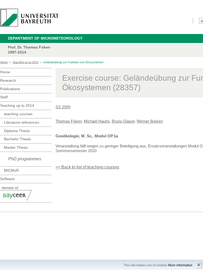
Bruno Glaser (123, 121)
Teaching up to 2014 (25, 62)
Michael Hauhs (97, 121)
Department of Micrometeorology (45, 38)
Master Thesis (16, 147)
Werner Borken (150, 121)
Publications (10, 89)
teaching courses (18, 114)
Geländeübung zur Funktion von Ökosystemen (73, 62)
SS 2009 (63, 107)
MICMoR (11, 170)
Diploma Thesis (17, 131)
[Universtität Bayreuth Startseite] (29, 18)
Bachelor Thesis (17, 139)
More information (180, 265)
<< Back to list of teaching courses (87, 167)
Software (7, 179)
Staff (4, 97)
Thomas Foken (69, 121)
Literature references (21, 122)
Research (8, 80)
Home (4, 62)
